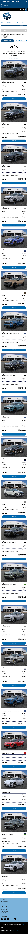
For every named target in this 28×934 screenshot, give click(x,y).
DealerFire (24, 924)
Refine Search (7, 40)
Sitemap (17, 930)
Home (2, 22)
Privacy (14, 930)
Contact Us (3, 902)
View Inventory (4, 908)
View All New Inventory (14, 58)
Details (14, 98)
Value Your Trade (4, 911)
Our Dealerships (4, 901)
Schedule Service (4, 912)
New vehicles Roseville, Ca (10, 22)
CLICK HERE (5, 5)
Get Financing (4, 909)
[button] (26, 9)
